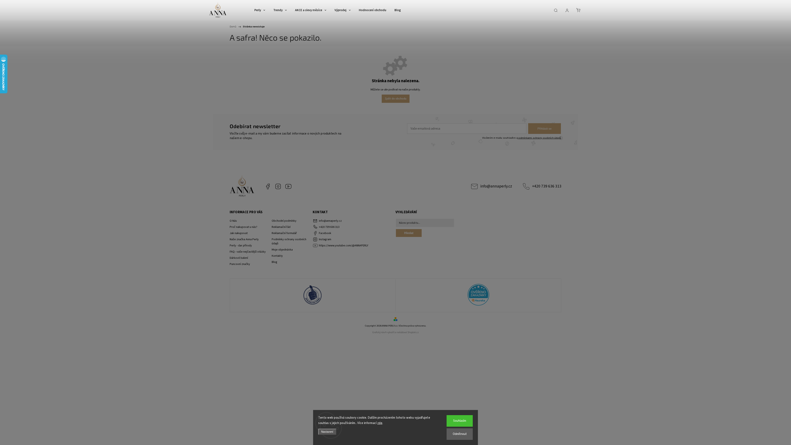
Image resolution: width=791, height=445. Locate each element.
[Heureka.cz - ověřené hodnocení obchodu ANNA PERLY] (478, 295)
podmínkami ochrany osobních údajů (539, 138)
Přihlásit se (544, 128)
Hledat (408, 233)
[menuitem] (259, 10)
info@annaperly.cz (496, 186)
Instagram (278, 186)
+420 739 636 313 (546, 186)
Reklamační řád (281, 227)
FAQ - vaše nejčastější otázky (248, 252)
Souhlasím (459, 421)
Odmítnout (460, 434)
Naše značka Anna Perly (244, 239)
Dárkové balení (239, 258)
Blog (274, 262)
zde (380, 423)
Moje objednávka (282, 250)
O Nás (233, 221)
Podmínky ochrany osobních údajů (289, 241)
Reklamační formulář (284, 233)
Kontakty (277, 256)
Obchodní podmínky (284, 221)
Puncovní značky (240, 264)
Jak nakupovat (239, 233)
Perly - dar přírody (241, 246)
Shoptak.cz (413, 332)
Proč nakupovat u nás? (243, 227)
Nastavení (327, 431)
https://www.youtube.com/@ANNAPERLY (288, 186)
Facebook (268, 186)
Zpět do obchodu (395, 99)
